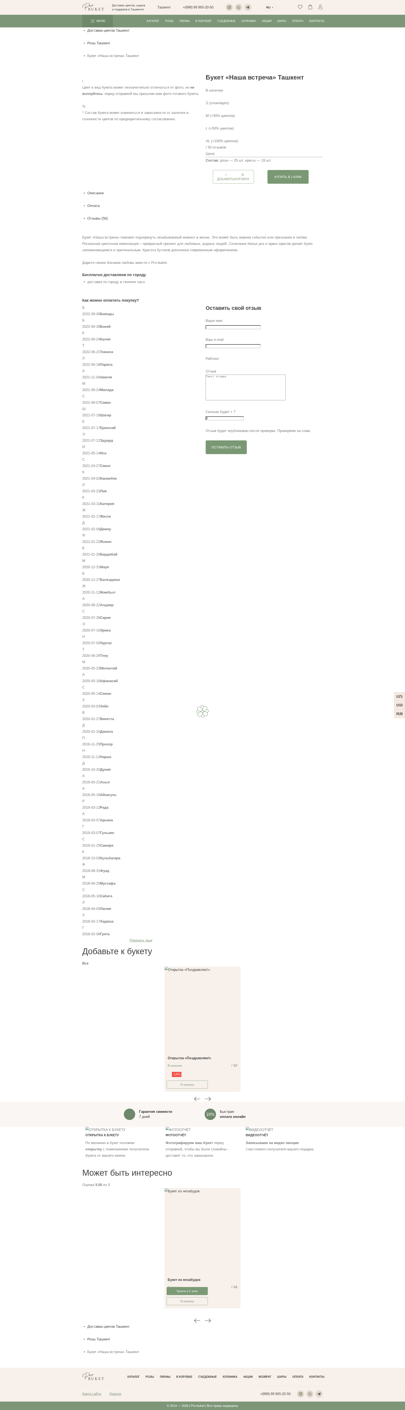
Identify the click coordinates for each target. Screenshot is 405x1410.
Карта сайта (91, 1394)
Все (85, 963)
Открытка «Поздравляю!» (189, 1058)
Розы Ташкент (98, 43)
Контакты (316, 21)
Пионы (184, 21)
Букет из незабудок (184, 1280)
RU (268, 7)
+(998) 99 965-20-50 (198, 7)
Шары (281, 21)
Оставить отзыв (226, 447)
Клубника (249, 21)
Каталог (153, 21)
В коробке (204, 21)
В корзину (187, 1084)
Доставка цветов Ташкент (108, 30)
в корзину (233, 177)
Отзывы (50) (97, 218)
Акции (266, 21)
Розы (169, 21)
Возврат (265, 1376)
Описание (95, 193)
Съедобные (226, 21)
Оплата (297, 21)
